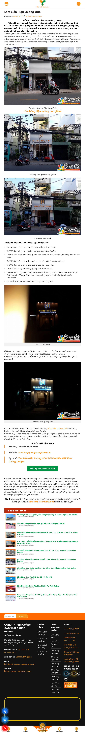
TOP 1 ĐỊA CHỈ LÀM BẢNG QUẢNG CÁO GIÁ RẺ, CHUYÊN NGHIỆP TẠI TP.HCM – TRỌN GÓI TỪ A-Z (48, 542)
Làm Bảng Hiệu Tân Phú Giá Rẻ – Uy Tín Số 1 (34, 577)
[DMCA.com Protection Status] (70, 685)
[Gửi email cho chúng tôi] (74, 674)
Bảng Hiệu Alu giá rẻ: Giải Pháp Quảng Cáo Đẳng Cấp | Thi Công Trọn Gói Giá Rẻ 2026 (47, 596)
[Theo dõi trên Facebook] (66, 674)
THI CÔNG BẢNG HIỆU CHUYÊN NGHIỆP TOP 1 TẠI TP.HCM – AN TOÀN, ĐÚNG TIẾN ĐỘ (47, 533)
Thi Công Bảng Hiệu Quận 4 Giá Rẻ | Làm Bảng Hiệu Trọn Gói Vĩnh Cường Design (46, 560)
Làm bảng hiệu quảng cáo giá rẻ (42, 111)
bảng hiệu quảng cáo (57, 428)
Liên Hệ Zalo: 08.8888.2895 (42, 468)
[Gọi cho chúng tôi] (78, 674)
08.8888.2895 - (24, 649)
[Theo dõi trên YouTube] (66, 679)
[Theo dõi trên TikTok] (70, 674)
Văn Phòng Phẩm (71, 628)
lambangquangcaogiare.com (34, 452)
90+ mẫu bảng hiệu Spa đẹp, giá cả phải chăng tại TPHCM (41, 524)
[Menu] (6, 4)
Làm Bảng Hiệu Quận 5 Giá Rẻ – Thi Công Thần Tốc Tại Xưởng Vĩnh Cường (46, 568)
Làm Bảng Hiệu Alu (72, 633)
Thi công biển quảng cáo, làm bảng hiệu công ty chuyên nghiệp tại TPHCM (47, 515)
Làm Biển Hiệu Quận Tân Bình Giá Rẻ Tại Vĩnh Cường (38, 586)
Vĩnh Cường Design (34, 16)
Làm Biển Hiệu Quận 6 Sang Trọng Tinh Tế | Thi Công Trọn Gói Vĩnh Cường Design (46, 551)
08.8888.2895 (9, 652)
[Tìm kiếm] (78, 4)
